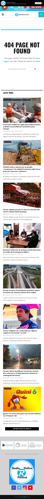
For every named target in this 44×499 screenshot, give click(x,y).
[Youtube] (30, 487)
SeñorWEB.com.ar (25, 497)
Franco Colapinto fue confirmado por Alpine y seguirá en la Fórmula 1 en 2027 (20, 331)
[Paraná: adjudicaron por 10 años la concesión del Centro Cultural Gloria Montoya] (22, 195)
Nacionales (7, 99)
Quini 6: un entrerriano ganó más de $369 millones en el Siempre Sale (22, 414)
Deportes (7, 305)
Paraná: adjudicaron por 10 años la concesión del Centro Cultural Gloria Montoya (21, 210)
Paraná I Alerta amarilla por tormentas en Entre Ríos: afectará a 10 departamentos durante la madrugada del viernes (21, 373)
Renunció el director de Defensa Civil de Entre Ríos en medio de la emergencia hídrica (22, 251)
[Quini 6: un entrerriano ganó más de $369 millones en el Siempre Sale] (22, 399)
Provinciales (8, 142)
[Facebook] (13, 487)
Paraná (6, 184)
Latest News (8, 93)
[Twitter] (19, 487)
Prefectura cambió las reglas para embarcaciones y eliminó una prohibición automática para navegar (21, 126)
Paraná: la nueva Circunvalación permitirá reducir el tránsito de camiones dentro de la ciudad (21, 291)
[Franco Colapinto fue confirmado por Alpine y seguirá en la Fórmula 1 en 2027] (22, 316)
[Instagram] (25, 487)
